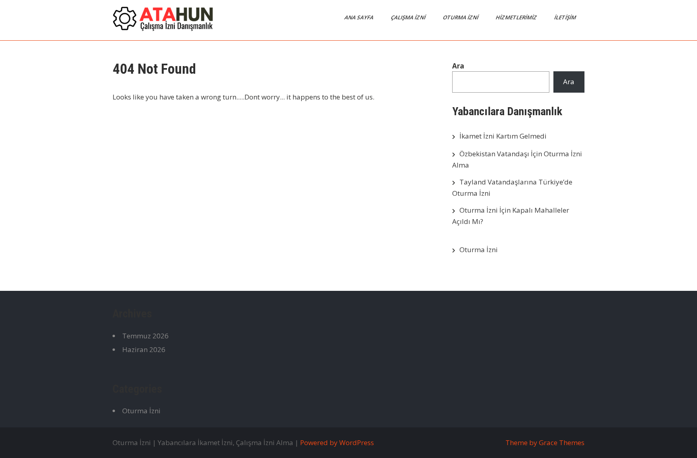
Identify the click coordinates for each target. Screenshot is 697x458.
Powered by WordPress (337, 442)
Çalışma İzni (409, 17)
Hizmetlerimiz (517, 17)
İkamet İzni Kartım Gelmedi (503, 136)
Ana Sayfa (360, 17)
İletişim (565, 17)
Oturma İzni (461, 17)
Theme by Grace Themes (544, 442)
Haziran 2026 (143, 349)
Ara (458, 65)
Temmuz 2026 (145, 335)
